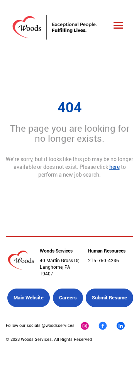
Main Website (29, 298)
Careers (68, 298)
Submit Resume (109, 298)
